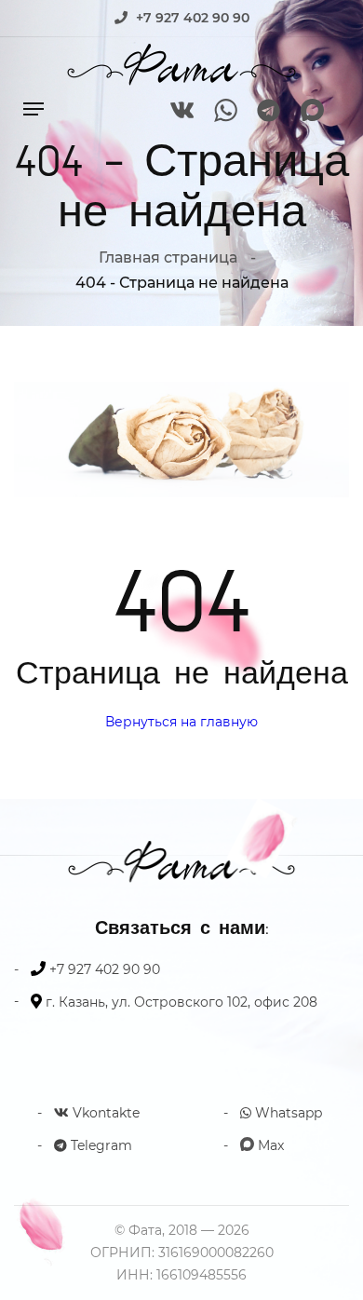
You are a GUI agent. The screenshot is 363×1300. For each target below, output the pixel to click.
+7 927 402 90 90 (192, 17)
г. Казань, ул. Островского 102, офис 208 (181, 1002)
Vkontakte (104, 1112)
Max (269, 1145)
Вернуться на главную (181, 721)
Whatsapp (286, 1112)
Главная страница (168, 257)
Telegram (99, 1145)
